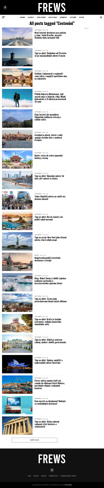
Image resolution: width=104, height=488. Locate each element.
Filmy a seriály (41, 17)
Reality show (53, 17)
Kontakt (36, 476)
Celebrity (31, 17)
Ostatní (81, 17)
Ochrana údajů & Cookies (68, 476)
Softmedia (68, 485)
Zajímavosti (63, 17)
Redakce (43, 476)
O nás (29, 476)
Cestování (73, 17)
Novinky (22, 17)
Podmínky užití (53, 476)
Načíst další (34, 440)
